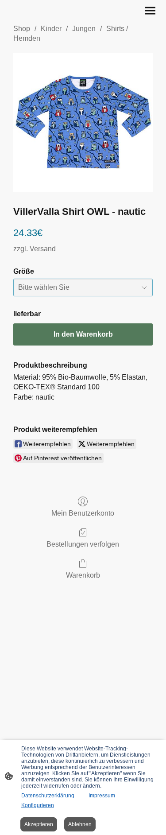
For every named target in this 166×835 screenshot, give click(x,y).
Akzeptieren (38, 824)
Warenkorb (83, 575)
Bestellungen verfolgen (82, 544)
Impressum (102, 795)
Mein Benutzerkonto (82, 513)
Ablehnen (80, 824)
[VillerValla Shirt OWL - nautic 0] (83, 122)
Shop (21, 28)
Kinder (51, 28)
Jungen (84, 28)
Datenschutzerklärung (47, 795)
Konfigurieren (37, 805)
